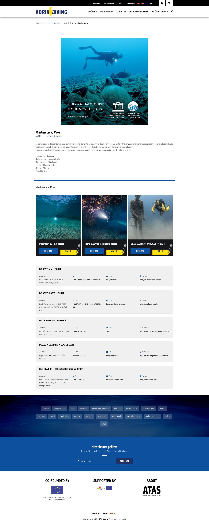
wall (104, 424)
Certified (67, 23)
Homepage (40, 23)
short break (116, 416)
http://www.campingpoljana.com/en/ (154, 355)
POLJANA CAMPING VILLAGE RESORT (57, 344)
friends (162, 408)
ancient (45, 408)
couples (117, 408)
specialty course (133, 416)
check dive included (100, 408)
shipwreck (102, 416)
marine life (64, 416)
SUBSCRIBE (124, 461)
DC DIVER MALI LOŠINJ (50, 269)
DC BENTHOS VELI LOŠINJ (51, 293)
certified (83, 408)
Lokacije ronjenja (138, 11)
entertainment (148, 408)
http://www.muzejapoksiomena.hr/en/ (154, 331)
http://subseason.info (148, 380)
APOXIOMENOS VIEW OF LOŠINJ (148, 244)
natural (77, 416)
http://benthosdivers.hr (149, 304)
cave (73, 408)
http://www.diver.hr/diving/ (150, 280)
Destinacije (106, 11)
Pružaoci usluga (160, 11)
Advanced (51, 136)
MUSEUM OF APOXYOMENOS (52, 320)
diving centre (131, 408)
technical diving (152, 416)
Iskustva (121, 11)
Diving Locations (54, 23)
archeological (60, 408)
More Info (48, 251)
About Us (96, 513)
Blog (105, 513)
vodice (167, 416)
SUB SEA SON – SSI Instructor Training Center (61, 368)
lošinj (52, 416)
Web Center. (103, 519)
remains (89, 416)
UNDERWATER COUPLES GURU (101, 244)
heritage (41, 416)
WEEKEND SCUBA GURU (51, 244)
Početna (92, 11)
